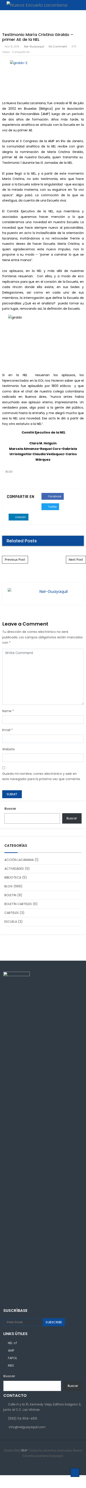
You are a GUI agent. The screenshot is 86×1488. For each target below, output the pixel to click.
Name (6, 711)
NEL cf (12, 1343)
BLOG (9, 471)
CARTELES (11, 913)
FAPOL (12, 1358)
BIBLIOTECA (12, 877)
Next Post (76, 559)
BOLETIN (10, 895)
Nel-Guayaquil (34, 46)
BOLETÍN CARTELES (18, 904)
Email (6, 730)
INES (11, 1365)
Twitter (52, 507)
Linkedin (20, 517)
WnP (24, 1450)
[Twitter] (46, 1466)
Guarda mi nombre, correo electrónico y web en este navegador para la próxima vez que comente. (41, 776)
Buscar (10, 808)
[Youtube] (53, 1466)
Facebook (54, 496)
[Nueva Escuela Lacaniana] (35, 5)
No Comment (58, 46)
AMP (11, 1350)
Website (8, 749)
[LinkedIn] (39, 1466)
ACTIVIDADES (14, 868)
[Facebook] (33, 1466)
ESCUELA (10, 921)
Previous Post (15, 559)
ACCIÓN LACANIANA (19, 860)
